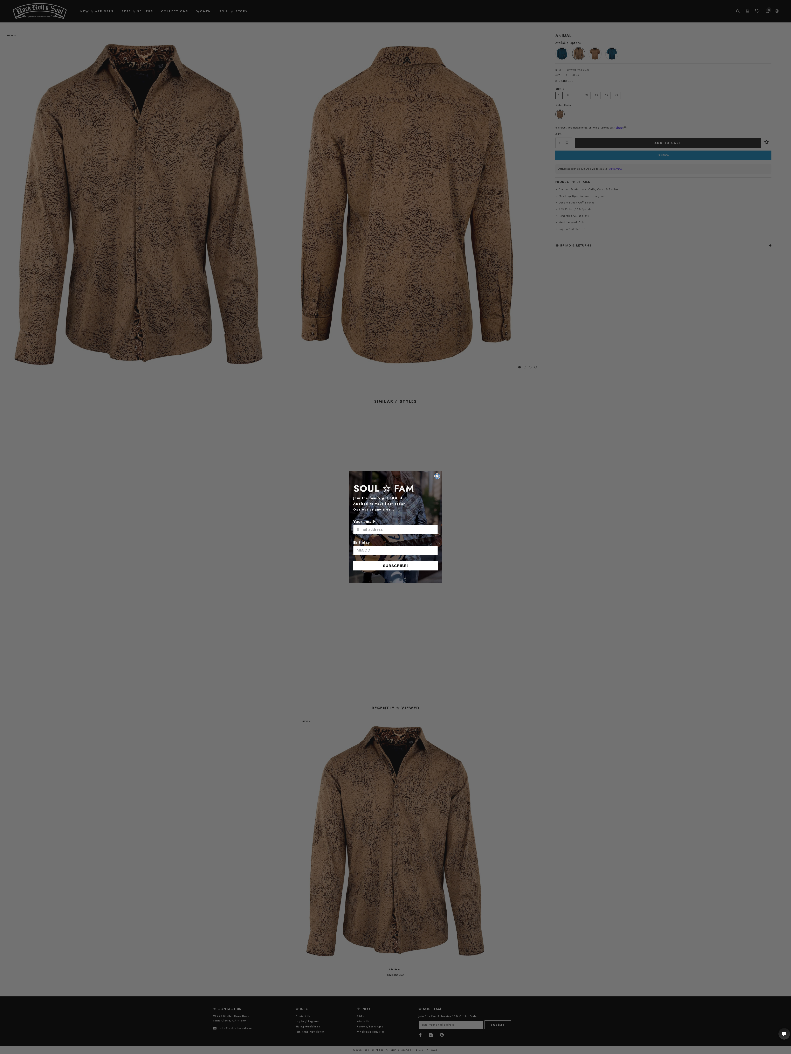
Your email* (364, 522)
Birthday (361, 542)
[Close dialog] (437, 476)
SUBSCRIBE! (395, 566)
